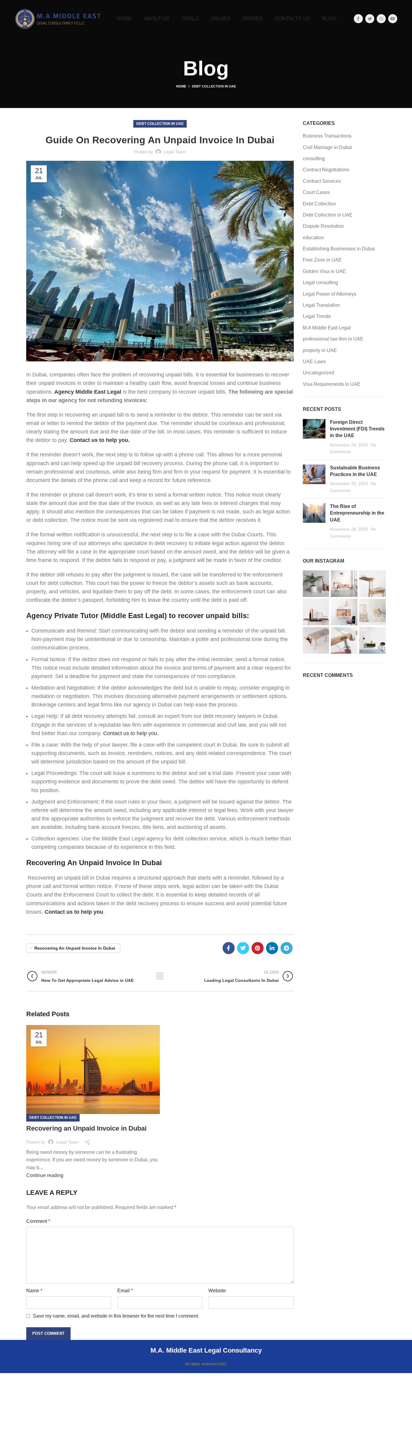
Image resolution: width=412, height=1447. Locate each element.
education (313, 237)
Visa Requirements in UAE (331, 384)
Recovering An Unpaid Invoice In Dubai (74, 948)
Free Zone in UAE (322, 259)
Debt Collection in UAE (214, 86)
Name (34, 1290)
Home (181, 86)
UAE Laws (314, 361)
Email (125, 1290)
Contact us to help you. (131, 733)
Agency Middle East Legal (87, 392)
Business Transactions (327, 135)
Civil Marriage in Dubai (327, 147)
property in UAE (320, 350)
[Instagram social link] (381, 18)
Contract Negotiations (326, 169)
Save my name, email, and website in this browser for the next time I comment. (116, 1315)
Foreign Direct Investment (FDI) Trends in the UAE (357, 429)
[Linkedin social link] (272, 948)
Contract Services (322, 181)
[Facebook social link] (358, 18)
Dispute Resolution (323, 226)
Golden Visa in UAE (324, 271)
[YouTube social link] (392, 18)
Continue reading (44, 1175)
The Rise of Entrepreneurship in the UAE (357, 513)
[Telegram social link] (286, 948)
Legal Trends (317, 316)
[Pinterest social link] (258, 948)
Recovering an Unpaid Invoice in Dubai (86, 1128)
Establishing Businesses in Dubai (339, 248)
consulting (314, 158)
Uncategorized (318, 372)
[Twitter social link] (369, 18)
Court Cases (316, 192)
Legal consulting (320, 282)
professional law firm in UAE (333, 338)
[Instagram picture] (316, 583)
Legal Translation (321, 305)
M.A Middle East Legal (327, 327)
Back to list (160, 976)
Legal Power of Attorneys (329, 294)
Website (217, 1290)
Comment (38, 1221)
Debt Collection (319, 203)
